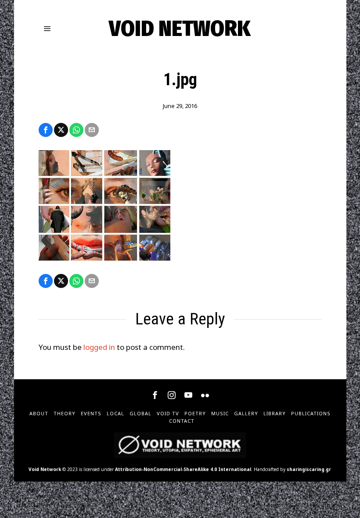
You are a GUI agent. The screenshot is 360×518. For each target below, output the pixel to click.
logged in (99, 347)
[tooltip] (46, 130)
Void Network (45, 469)
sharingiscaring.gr (309, 469)
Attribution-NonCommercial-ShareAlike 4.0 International (183, 469)
